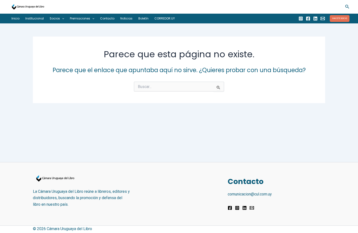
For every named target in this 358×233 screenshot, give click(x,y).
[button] (347, 7)
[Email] (322, 18)
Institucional (34, 18)
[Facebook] (308, 18)
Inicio (15, 18)
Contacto (107, 18)
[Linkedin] (315, 18)
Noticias (126, 18)
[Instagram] (301, 18)
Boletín (143, 18)
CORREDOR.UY (164, 18)
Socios (55, 18)
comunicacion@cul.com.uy (250, 194)
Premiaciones (80, 18)
